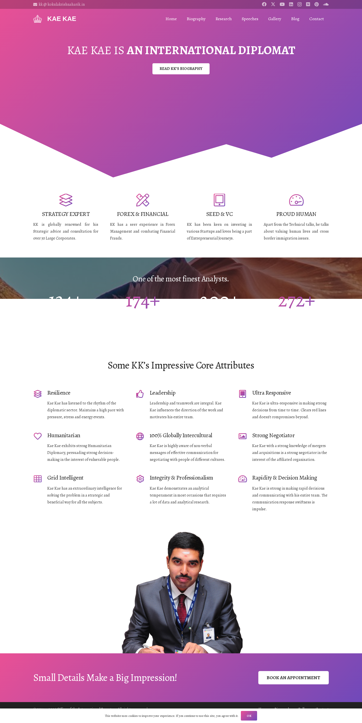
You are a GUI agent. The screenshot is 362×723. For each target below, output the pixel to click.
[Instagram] (299, 4)
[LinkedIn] (291, 4)
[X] (273, 4)
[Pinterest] (316, 4)
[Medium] (308, 4)
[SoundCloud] (326, 4)
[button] (235, 18)
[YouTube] (282, 4)
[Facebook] (264, 4)
